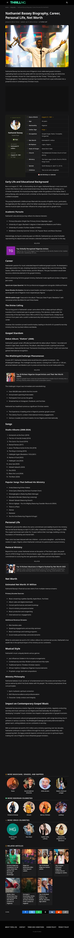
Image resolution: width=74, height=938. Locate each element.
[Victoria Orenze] (12, 808)
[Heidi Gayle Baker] (12, 832)
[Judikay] (61, 808)
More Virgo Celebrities (18, 820)
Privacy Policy (63, 927)
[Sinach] (29, 808)
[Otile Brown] (45, 786)
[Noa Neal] (29, 832)
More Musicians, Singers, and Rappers (25, 774)
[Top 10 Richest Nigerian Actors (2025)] (45, 862)
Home (6, 7)
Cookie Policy (51, 927)
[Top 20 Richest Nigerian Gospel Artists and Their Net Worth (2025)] (37, 377)
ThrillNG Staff (43, 22)
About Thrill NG (11, 927)
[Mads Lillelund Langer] (61, 786)
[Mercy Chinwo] (45, 808)
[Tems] (12, 786)
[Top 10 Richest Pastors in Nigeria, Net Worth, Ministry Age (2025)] (45, 891)
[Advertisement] (37, 98)
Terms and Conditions (36, 927)
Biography (13, 7)
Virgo (44, 129)
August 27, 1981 (48, 117)
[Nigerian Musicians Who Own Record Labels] (29, 862)
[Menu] (7, 2)
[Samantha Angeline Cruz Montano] (61, 832)
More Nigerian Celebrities (19, 798)
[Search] (67, 2)
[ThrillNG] (18, 2)
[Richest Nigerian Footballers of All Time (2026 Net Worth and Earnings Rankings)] (12, 862)
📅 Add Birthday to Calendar (47, 174)
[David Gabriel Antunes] (29, 786)
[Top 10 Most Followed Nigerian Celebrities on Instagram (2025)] (61, 862)
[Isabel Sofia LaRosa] (45, 832)
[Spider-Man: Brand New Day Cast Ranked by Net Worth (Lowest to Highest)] (12, 891)
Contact (22, 927)
